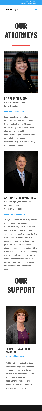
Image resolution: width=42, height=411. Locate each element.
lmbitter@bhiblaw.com (14, 111)
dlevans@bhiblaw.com (15, 356)
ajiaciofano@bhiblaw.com (15, 214)
